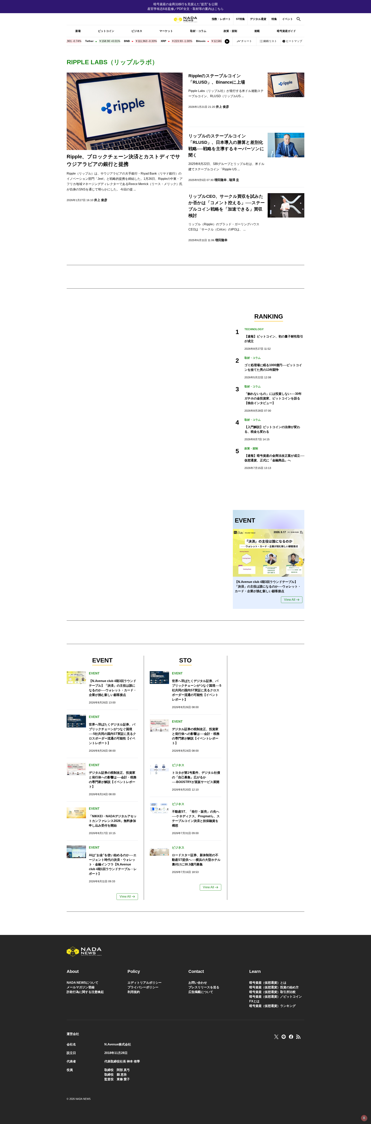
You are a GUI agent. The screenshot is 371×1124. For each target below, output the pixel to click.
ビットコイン (106, 31)
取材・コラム (198, 31)
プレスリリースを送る (203, 987)
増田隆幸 (220, 180)
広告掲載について (200, 992)
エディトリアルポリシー (145, 982)
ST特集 (240, 19)
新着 (78, 31)
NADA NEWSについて (82, 982)
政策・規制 (230, 31)
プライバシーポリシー (143, 987)
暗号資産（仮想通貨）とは (267, 982)
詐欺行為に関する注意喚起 (85, 992)
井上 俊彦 (100, 200)
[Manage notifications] (364, 1118)
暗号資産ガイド (286, 31)
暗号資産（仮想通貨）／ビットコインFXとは (275, 999)
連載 (257, 31)
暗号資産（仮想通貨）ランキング (272, 1005)
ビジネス (136, 31)
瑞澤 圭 (234, 180)
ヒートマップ (294, 41)
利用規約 (134, 992)
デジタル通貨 (258, 19)
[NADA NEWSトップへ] (185, 19)
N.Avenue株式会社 (117, 1044)
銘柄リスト (270, 41)
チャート (246, 41)
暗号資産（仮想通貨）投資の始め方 (274, 987)
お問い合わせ (197, 982)
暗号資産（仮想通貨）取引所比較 (272, 992)
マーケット (166, 31)
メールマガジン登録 (80, 987)
